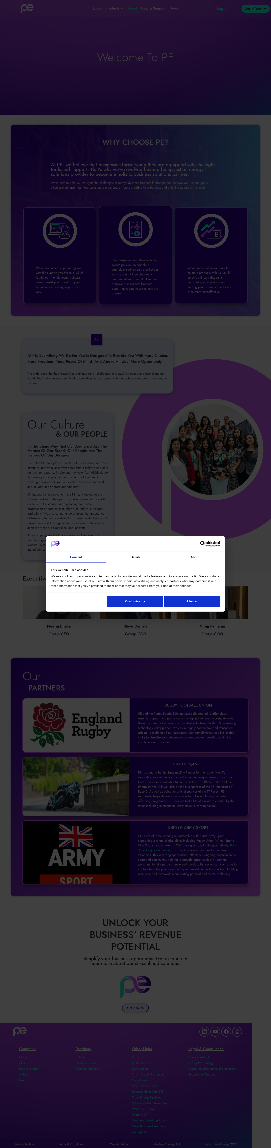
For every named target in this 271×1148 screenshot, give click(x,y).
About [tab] (195, 557)
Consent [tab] (76, 557)
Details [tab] (135, 557)
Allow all (192, 601)
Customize (132, 601)
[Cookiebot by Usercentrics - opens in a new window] (203, 544)
